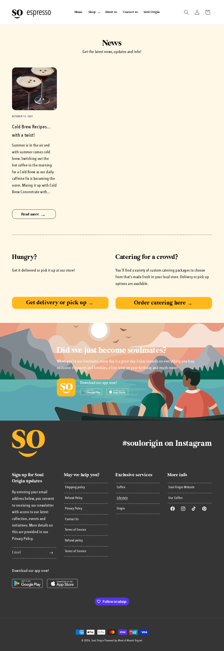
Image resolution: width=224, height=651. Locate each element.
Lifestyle (122, 498)
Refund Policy (74, 498)
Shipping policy (75, 487)
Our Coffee (175, 498)
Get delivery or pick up (60, 302)
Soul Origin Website (181, 487)
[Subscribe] (51, 553)
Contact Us (72, 519)
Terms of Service (75, 530)
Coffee (121, 487)
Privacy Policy (73, 508)
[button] (94, 12)
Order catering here (163, 302)
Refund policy (74, 540)
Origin (121, 508)
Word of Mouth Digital (130, 640)
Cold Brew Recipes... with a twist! (31, 131)
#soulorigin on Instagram (167, 443)
